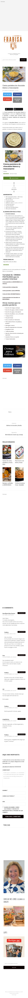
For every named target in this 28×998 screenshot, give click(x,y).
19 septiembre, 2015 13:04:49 (10, 720)
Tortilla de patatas (9, 331)
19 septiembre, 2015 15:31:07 (10, 690)
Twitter (8, 94)
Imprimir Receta (18, 109)
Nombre (5, 790)
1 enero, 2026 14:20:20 (9, 615)
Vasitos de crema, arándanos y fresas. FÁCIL (8, 462)
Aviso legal (14, 994)
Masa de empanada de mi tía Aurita (13, 327)
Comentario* (6, 770)
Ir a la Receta (9, 109)
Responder (21, 613)
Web (4, 801)
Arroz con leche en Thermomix (12, 319)
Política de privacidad (14, 993)
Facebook (18, 94)
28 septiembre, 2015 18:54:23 (10, 657)
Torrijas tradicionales (10, 339)
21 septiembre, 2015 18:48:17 (12, 707)
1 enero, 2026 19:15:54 (10, 633)
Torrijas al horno (9, 316)
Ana (4, 655)
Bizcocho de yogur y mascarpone (13, 312)
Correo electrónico (9, 796)
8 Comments (8, 608)
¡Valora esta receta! (8, 766)
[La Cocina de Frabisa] (14, 42)
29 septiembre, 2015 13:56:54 (12, 674)
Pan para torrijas (9, 317)
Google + (8, 99)
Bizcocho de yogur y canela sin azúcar (14, 310)
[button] (3, 173)
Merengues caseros (10, 325)
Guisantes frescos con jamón (12, 337)
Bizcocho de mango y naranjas (12, 308)
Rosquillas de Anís (9, 329)
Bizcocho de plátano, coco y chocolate (14, 314)
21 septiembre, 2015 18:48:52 (12, 736)
